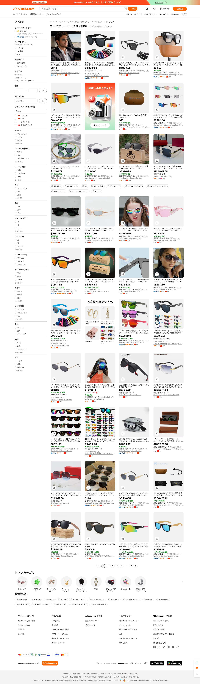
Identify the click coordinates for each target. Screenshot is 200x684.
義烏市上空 (57, 186)
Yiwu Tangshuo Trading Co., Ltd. (164, 240)
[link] (197, 662)
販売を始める (158, 625)
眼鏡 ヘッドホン (61, 604)
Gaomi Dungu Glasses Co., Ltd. (130, 238)
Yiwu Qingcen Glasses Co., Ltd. (130, 291)
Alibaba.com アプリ (125, 663)
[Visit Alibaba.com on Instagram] (168, 647)
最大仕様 (149, 599)
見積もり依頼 (90, 625)
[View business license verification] (121, 680)
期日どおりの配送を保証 (60, 629)
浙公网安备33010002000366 (138, 680)
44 (131, 566)
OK (43, 90)
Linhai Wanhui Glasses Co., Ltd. (130, 395)
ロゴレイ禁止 (37, 599)
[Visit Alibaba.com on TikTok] (177, 647)
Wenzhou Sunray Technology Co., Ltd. (64, 291)
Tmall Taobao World (89, 673)
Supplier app (111, 663)
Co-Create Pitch (24, 625)
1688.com (76, 673)
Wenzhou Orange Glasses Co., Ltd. (63, 127)
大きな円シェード (59, 191)
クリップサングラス (97, 599)
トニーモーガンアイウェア (79, 191)
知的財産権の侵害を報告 (128, 638)
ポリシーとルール (58, 643)
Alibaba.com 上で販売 (161, 621)
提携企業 (156, 638)
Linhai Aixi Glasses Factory (94, 399)
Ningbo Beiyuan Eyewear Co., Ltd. (97, 291)
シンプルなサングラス (133, 599)
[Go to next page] (136, 566)
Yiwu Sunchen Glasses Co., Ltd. (130, 178)
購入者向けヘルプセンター (129, 621)
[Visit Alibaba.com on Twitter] (163, 647)
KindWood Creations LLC (162, 176)
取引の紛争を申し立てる (128, 629)
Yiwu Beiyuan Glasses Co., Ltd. (61, 451)
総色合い (51, 599)
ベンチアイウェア (115, 186)
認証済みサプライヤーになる (163, 634)
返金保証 (55, 625)
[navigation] (31, 294)
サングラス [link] (110, 22)
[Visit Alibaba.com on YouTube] (173, 647)
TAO (118, 673)
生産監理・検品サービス (60, 638)
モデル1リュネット (79, 599)
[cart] (154, 9)
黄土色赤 (63, 599)
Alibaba (52, 22)
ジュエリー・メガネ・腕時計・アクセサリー (74, 22)
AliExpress (67, 673)
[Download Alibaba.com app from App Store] (157, 663)
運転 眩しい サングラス (42, 604)
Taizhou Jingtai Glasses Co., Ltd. (164, 289)
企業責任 (21, 629)
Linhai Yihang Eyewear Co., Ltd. (130, 451)
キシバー (97, 191)
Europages (134, 673)
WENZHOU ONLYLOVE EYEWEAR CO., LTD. (100, 454)
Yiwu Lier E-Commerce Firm (129, 73)
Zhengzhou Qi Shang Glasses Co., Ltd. (98, 240)
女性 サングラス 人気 (79, 604)
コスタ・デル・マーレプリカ (159, 186)
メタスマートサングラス (135, 186)
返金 (120, 634)
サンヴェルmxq (163, 599)
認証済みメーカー (91, 621)
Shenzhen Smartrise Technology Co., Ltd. (168, 75)
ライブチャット (125, 625)
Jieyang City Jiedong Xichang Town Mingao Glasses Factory (168, 125)
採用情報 (21, 634)
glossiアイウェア (72, 186)
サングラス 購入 (23, 604)
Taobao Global (110, 673)
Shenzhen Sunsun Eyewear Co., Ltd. (166, 395)
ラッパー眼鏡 (22, 599)
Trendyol (125, 673)
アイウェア (98, 22)
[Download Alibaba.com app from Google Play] (174, 663)
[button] (125, 8)
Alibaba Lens (23, 663)
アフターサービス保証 (60, 634)
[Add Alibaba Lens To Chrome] (50, 663)
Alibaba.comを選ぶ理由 (26, 621)
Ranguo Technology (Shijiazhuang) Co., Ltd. (168, 344)
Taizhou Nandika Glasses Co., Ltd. (62, 178)
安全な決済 (56, 621)
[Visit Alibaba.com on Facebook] (154, 647)
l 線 (86, 186)
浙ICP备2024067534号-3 (159, 680)
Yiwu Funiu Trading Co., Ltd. (60, 240)
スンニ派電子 (115, 599)
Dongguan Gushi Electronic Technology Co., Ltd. (168, 449)
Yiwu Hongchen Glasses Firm (61, 400)
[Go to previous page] (99, 566)
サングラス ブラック (99, 604)
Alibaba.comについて (26, 616)
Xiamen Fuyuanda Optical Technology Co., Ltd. (66, 73)
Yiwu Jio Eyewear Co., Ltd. (60, 345)
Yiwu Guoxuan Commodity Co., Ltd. (97, 178)
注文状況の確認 (158, 629)
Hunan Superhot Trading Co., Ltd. (97, 76)
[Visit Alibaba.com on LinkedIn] (159, 647)
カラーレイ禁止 (98, 186)
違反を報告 (123, 643)
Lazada (100, 673)
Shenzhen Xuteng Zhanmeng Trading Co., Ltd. (134, 127)
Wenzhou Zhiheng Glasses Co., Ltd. (131, 342)
